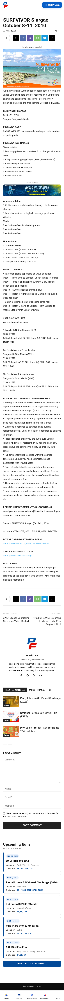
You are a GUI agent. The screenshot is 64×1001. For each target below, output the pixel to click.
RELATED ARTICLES (15, 690)
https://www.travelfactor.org (17, 555)
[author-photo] (32, 651)
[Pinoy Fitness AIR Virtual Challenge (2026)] (11, 701)
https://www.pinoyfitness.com (32, 660)
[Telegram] (44, 38)
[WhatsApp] (37, 38)
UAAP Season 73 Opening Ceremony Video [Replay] (16, 620)
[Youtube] (41, 676)
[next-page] (10, 743)
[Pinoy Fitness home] (5, 5)
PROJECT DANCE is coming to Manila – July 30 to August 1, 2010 (47, 621)
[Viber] (30, 38)
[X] (35, 676)
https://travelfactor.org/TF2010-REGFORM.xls (26, 543)
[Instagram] (28, 676)
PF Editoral (11, 31)
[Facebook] (23, 38)
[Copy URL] (16, 38)
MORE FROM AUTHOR (40, 690)
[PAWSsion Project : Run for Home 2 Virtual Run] (11, 731)
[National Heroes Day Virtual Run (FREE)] (11, 716)
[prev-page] (5, 743)
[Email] (52, 38)
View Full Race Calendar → (32, 963)
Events (6, 705)
